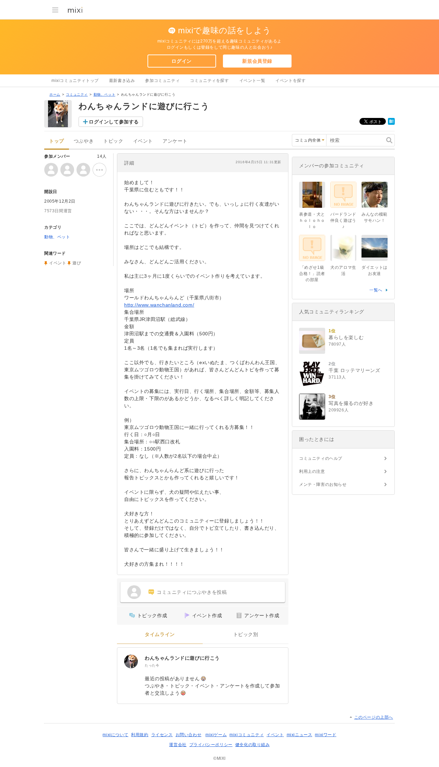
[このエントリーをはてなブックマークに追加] (391, 123)
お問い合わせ (189, 734)
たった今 (152, 665)
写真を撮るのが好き (351, 403)
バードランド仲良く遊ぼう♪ (343, 220)
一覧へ (375, 290)
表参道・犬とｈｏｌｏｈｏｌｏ (312, 220)
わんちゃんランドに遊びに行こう (182, 658)
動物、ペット (105, 94)
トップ (56, 141)
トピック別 (245, 634)
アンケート (175, 141)
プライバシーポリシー (211, 744)
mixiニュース (299, 734)
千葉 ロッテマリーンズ (354, 370)
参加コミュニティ (162, 80)
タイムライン (160, 634)
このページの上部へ (373, 717)
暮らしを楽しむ (346, 337)
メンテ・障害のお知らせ (323, 484)
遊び (76, 263)
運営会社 (177, 744)
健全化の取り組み (252, 744)
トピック (113, 141)
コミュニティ (77, 94)
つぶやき (84, 141)
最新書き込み (122, 80)
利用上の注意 (312, 471)
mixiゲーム (216, 734)
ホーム (54, 94)
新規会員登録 (257, 61)
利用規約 (139, 734)
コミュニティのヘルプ (320, 458)
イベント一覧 (252, 80)
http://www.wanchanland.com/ (159, 305)
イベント (143, 141)
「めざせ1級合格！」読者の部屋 (312, 273)
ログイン (181, 61)
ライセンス (162, 734)
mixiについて (115, 734)
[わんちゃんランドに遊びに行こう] (131, 661)
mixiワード (325, 734)
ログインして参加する (114, 121)
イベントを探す (290, 80)
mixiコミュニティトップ (75, 80)
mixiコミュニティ (246, 734)
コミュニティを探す (209, 80)
